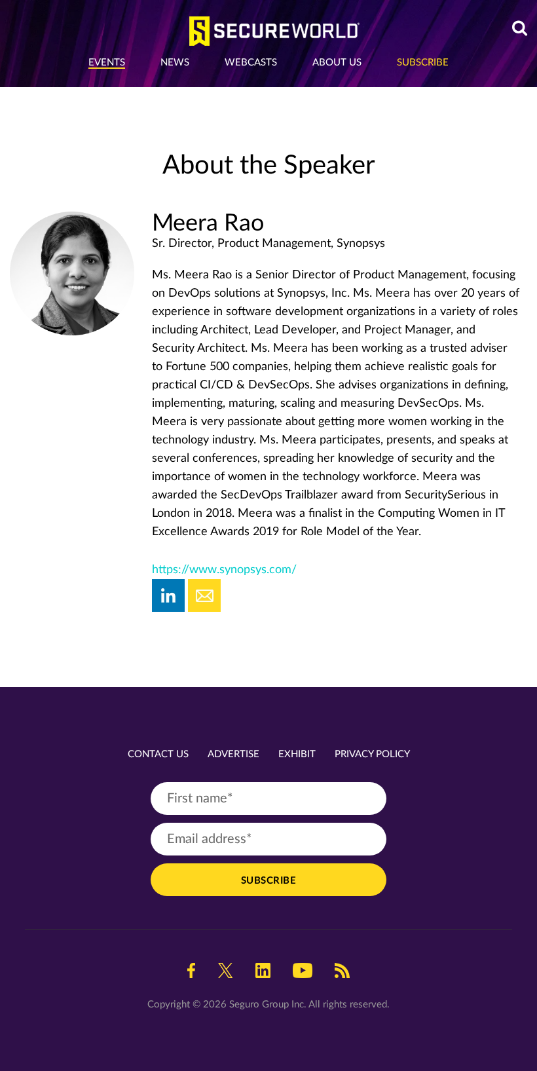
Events (106, 62)
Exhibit (297, 754)
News (174, 62)
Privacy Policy (372, 754)
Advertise (233, 754)
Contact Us (158, 754)
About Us (336, 62)
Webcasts (251, 62)
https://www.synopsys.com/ (224, 570)
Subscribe (423, 62)
